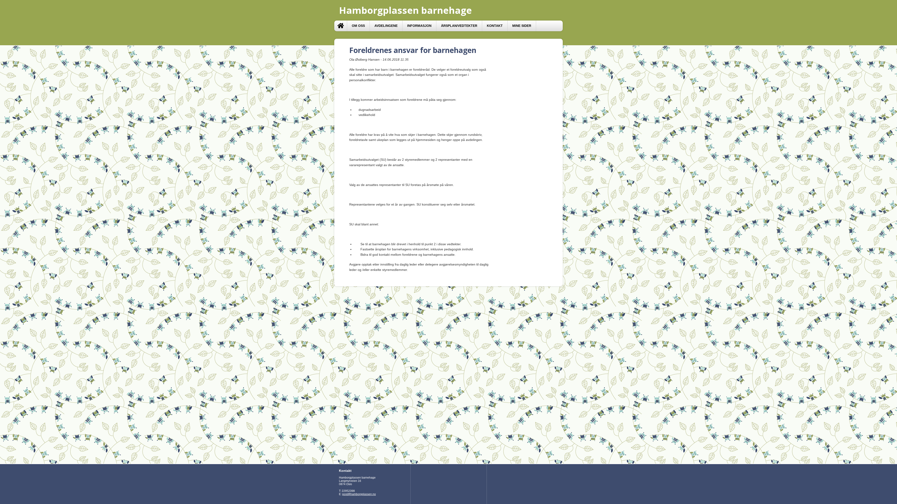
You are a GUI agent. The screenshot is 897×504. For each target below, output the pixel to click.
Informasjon (419, 26)
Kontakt (495, 26)
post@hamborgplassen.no (359, 494)
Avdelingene (386, 26)
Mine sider (521, 26)
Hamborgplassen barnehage (405, 10)
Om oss (358, 26)
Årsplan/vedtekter (459, 26)
